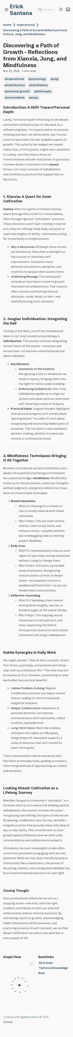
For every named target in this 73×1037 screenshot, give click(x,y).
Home (7, 25)
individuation (15, 85)
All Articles (46, 963)
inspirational (15, 79)
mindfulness (39, 85)
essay (34, 98)
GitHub (8, 1022)
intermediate (15, 98)
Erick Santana (21, 9)
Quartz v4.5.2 (30, 1017)
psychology (38, 79)
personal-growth (18, 91)
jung (55, 79)
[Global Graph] (31, 964)
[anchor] (17, 112)
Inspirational (26, 25)
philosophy (43, 91)
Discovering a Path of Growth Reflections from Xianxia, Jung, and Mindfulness (35, 32)
